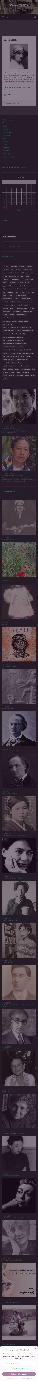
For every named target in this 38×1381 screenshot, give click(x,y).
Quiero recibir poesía (19, 1374)
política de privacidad (23, 1369)
